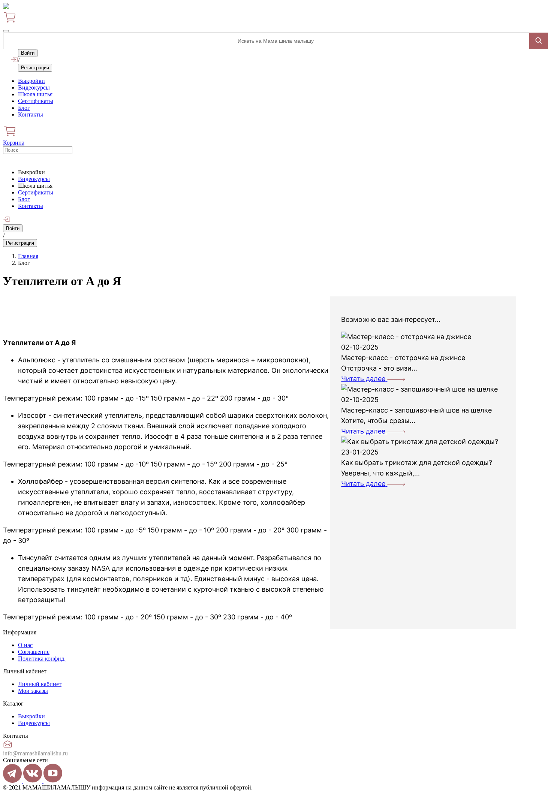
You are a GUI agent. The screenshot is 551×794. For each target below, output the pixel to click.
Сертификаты (35, 101)
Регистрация (35, 67)
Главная (28, 256)
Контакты (30, 114)
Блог (24, 108)
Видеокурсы (34, 87)
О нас (25, 645)
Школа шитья (35, 94)
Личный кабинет (39, 684)
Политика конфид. (42, 658)
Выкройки (31, 81)
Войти (27, 53)
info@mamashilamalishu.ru (35, 753)
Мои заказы (33, 691)
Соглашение (33, 652)
